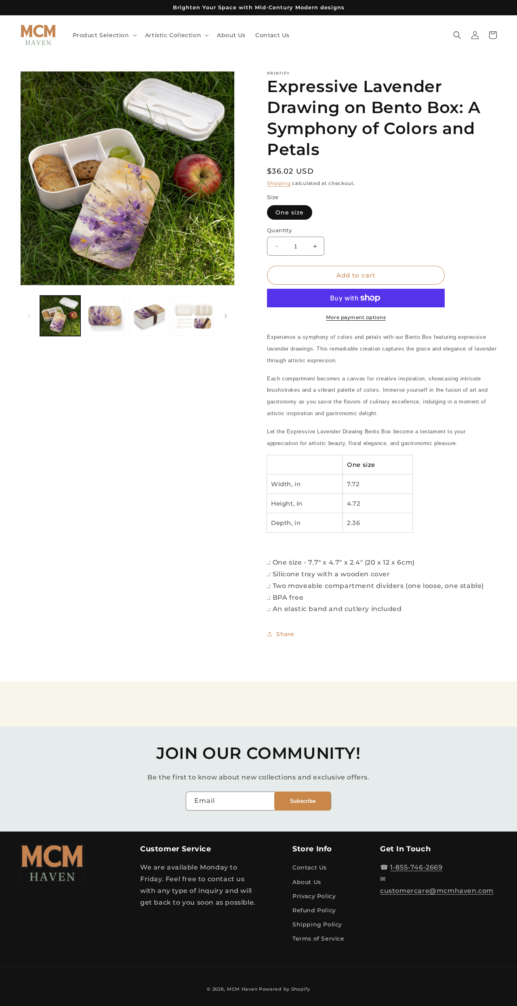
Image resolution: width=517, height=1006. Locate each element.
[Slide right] (226, 316)
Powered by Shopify (284, 989)
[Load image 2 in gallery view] (104, 316)
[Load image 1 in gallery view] (60, 316)
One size (289, 212)
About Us (306, 882)
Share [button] (285, 634)
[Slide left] (29, 316)
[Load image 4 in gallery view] (194, 316)
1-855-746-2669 (416, 867)
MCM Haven (242, 989)
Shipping (279, 183)
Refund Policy (314, 910)
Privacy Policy (314, 896)
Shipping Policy (317, 924)
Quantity (279, 230)
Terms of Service (318, 938)
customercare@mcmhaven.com (437, 891)
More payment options (356, 317)
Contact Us (309, 867)
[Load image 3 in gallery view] (149, 316)
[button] (104, 35)
